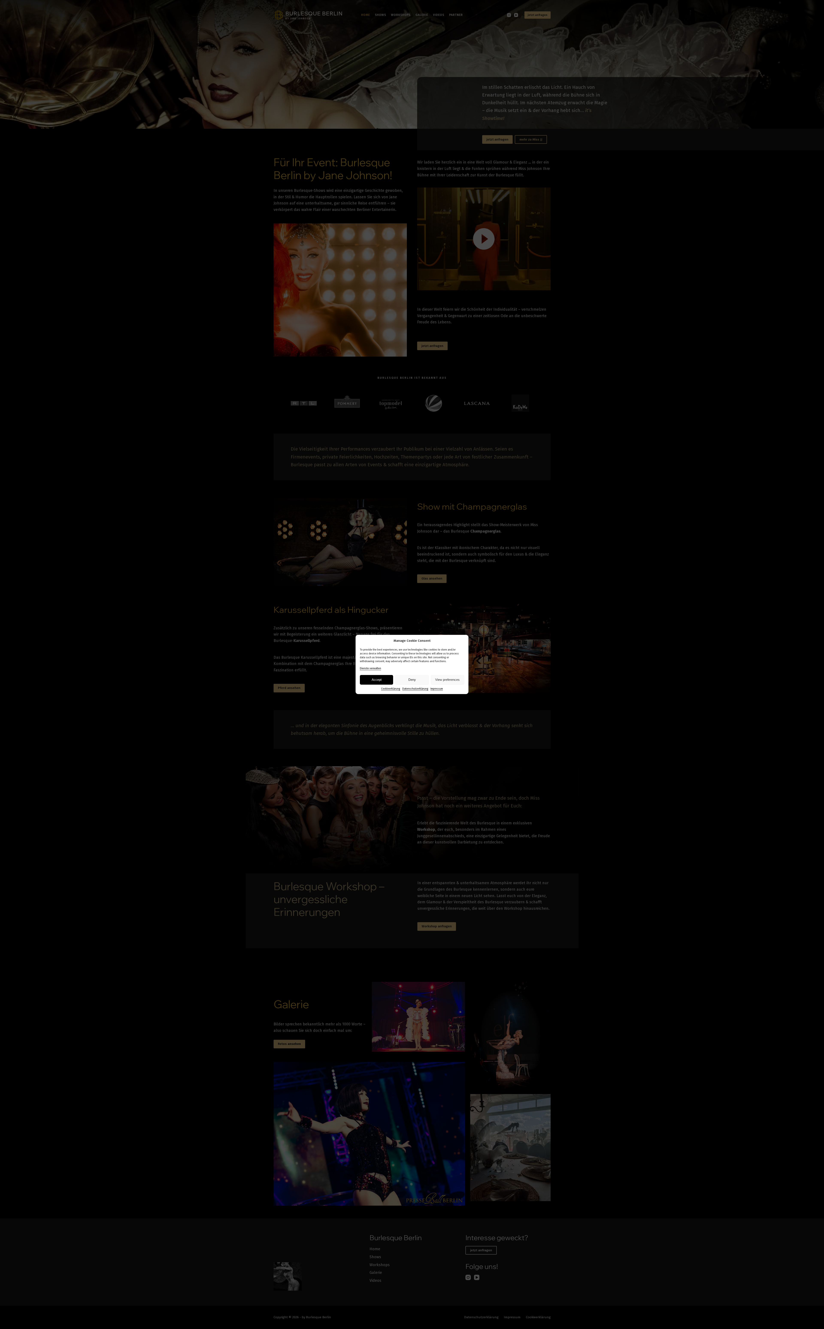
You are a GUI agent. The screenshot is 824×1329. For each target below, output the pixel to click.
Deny (412, 679)
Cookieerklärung (390, 688)
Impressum (436, 688)
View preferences (447, 679)
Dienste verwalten (370, 668)
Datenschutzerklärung (415, 688)
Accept (377, 679)
